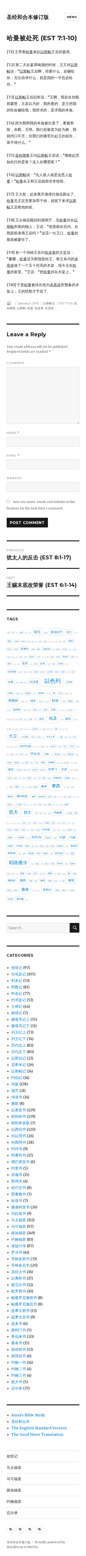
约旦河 (36, 837)
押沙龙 (10, 778)
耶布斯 (31, 853)
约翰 (72, 837)
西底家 (72, 864)
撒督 (34, 796)
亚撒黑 (53, 649)
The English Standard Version (39, 1428)
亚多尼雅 (33, 641)
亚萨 (72, 657)
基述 (51, 729)
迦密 (31, 881)
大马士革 (50, 737)
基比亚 (35, 729)
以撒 (10, 681)
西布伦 (60, 863)
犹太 (27, 812)
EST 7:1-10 (66, 303)
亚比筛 (8, 657)
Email (13, 455)
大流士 (39, 737)
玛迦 (76, 813)
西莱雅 (29, 873)
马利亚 (10, 899)
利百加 (64, 701)
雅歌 (15, 1103)
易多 (55, 796)
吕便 (53, 709)
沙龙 (39, 804)
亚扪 (70, 641)
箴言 (15, 1090)
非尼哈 (57, 890)
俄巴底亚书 (20, 1161)
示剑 (23, 823)
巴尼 (7, 754)
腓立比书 (18, 1284)
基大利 (21, 729)
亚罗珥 (58, 657)
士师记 (16, 1006)
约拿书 (16, 1168)
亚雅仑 (31, 664)
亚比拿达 (74, 649)
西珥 (13, 873)
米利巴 (69, 823)
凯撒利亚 (40, 701)
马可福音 (18, 1226)
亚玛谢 (38, 657)
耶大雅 (20, 853)
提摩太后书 (20, 1317)
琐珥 (10, 823)
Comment (16, 363)
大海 (43, 737)
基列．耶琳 (9, 729)
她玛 (57, 737)
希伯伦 (64, 754)
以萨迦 (69, 682)
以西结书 (18, 1129)
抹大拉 (72, 770)
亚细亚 (52, 657)
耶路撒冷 (18, 862)
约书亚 (46, 829)
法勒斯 (45, 804)
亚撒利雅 (46, 649)
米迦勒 (32, 830)
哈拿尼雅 (70, 710)
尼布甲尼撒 (25, 746)
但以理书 (18, 1135)
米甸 (23, 830)
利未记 (16, 980)
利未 (55, 700)
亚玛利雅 (25, 657)
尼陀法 (47, 746)
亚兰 (69, 632)
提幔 (30, 787)
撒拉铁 (73, 787)
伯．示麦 (48, 693)
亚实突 (45, 641)
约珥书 (16, 1148)
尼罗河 (42, 746)
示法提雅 (40, 823)
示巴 (29, 823)
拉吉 (15, 778)
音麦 (67, 890)
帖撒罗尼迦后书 (24, 1304)
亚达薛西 (18, 664)
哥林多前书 (20, 1258)
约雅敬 (27, 846)
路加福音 (18, 1233)
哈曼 (30, 308)
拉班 (35, 778)
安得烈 (66, 737)
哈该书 (16, 1200)
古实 (34, 710)
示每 (34, 823)
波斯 (49, 804)
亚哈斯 (16, 641)
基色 (44, 729)
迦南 (23, 880)
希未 (36, 762)
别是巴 (70, 701)
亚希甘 (49, 641)
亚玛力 (32, 657)
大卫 (13, 736)
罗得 (37, 846)
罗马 (47, 846)
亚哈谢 (23, 641)
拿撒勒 (67, 778)
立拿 (59, 823)
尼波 (35, 746)
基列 (68, 718)
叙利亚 (29, 710)
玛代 (36, 813)
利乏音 (44, 701)
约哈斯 (64, 830)
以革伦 (17, 693)
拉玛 (29, 778)
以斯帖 (21, 308)
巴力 (72, 746)
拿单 (43, 778)
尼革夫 (53, 746)
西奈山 (47, 863)
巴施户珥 (26, 754)
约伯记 (16, 1077)
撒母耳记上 (20, 1019)
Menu (72, 17)
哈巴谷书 (18, 1187)
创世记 (16, 967)
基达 (48, 729)
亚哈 (9, 641)
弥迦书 (16, 1174)
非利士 (47, 889)
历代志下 (18, 1051)
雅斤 (33, 890)
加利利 (17, 709)
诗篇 (15, 1084)
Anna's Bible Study (28, 1415)
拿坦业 (49, 778)
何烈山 (66, 693)
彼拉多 (19, 770)
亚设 (9, 663)
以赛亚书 (18, 1110)
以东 (42, 663)
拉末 (24, 778)
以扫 (63, 672)
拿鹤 (7, 787)
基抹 (27, 729)
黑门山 (27, 899)
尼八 (74, 737)
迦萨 (63, 881)
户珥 (29, 770)
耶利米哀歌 (20, 1123)
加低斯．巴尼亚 (8, 710)
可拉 (40, 710)
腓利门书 (18, 1330)
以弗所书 (18, 1278)
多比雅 (66, 729)
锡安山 (9, 890)
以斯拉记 (18, 1058)
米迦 (28, 830)
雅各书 (16, 1343)
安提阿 (70, 737)
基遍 (56, 729)
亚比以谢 (70, 649)
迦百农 (55, 881)
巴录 (12, 754)
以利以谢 (20, 672)
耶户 (38, 854)
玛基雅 (49, 813)
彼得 (11, 769)
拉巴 (19, 778)
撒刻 (64, 787)
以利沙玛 (42, 672)
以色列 (52, 680)
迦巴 (36, 881)
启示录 (16, 1388)
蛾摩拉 (37, 863)
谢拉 (59, 873)
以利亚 (60, 663)
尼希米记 (18, 1064)
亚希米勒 (56, 641)
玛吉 (41, 813)
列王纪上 (18, 1032)
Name (13, 433)
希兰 (77, 754)
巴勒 (78, 746)
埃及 (53, 718)
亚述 (25, 663)
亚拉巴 (9, 649)
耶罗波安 (59, 853)
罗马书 (16, 1252)
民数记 (16, 987)
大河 (32, 737)
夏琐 (60, 729)
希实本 (16, 763)
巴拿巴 (21, 754)
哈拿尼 (65, 710)
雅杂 (36, 890)
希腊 (43, 762)
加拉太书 (18, 1271)
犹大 (13, 812)
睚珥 (13, 823)
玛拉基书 (18, 1213)
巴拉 (16, 754)
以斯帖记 (49, 303)
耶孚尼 (24, 853)
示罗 (53, 823)
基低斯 (62, 719)
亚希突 (52, 641)
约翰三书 (18, 1375)
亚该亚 (14, 664)
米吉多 (73, 823)
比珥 (25, 804)
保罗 (33, 700)
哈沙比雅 (8, 719)
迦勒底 (11, 880)
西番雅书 (18, 1194)
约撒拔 (28, 838)
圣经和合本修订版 (28, 17)
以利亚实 (67, 664)
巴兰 (65, 746)
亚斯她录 (58, 649)
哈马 (20, 719)
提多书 (16, 1323)
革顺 (63, 890)
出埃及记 (18, 974)
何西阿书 (18, 1142)
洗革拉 (61, 804)
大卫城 (25, 737)
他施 (35, 664)
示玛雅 (46, 823)
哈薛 (13, 719)
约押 (10, 837)
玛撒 (65, 813)
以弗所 (57, 672)
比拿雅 (19, 804)
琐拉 (7, 823)
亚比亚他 (64, 649)
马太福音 (18, 1220)
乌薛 (13, 632)
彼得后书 (18, 1356)
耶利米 (12, 853)
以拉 (68, 672)
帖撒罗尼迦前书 (24, 1297)
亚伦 (37, 632)
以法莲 (34, 681)
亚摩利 (24, 648)
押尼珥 (76, 770)
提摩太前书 (20, 1310)
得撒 (25, 770)
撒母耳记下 (20, 1025)
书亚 (26, 632)
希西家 (51, 762)
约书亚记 (18, 1000)
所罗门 (52, 769)
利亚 (48, 701)
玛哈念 (45, 813)
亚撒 (38, 649)
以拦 (73, 672)
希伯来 (70, 754)
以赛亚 (10, 693)
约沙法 (48, 838)
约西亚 (10, 846)
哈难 (16, 719)
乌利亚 (8, 632)
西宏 (52, 863)
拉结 (39, 778)
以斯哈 (17, 682)
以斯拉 (26, 682)
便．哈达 (22, 701)
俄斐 (27, 701)
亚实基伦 (40, 641)
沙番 (35, 804)
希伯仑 (57, 754)
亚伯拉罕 (56, 632)
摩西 (56, 786)
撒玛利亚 (22, 796)
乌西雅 (21, 632)
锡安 (71, 880)
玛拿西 (58, 812)
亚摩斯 (33, 649)
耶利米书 (18, 1116)
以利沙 (36, 672)
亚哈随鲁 (28, 641)
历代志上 (18, 1045)
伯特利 (41, 693)
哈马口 (26, 719)
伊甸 (21, 693)
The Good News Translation (37, 1434)
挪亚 (11, 787)
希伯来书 (18, 1336)
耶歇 (51, 853)
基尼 (24, 729)
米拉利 (9, 830)
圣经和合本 (20, 1421)
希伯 (51, 754)
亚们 (29, 632)
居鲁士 (59, 746)
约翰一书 (18, 1362)
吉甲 (45, 710)
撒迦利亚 (42, 797)
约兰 (59, 830)
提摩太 (35, 787)
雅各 (25, 889)
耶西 (72, 854)
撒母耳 (10, 796)
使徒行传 (18, 1246)
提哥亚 (23, 787)
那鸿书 (16, 1181)
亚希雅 (60, 641)
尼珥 (38, 746)
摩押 (44, 786)
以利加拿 (25, 672)
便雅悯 (13, 700)
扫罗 (64, 769)
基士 (17, 729)
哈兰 (62, 710)
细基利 (33, 846)
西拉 (8, 873)
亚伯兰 (45, 632)
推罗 (17, 787)
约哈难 (69, 830)
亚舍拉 (65, 657)
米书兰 (64, 823)
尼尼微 (11, 746)
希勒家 (9, 762)
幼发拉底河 (66, 762)
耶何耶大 (60, 846)
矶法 (15, 823)
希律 (26, 763)
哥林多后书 (20, 1265)
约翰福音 (18, 1239)
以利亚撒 (12, 671)
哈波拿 (39, 308)
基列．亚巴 (75, 719)
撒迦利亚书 (20, 1207)
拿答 (73, 778)
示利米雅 (19, 823)
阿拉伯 (16, 890)
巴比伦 (35, 754)
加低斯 (77, 701)
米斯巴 (16, 830)
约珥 (55, 838)
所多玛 (35, 770)
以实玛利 (50, 672)
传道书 (16, 1097)
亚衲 (77, 657)
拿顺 (77, 778)
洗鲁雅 (66, 804)
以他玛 (49, 664)
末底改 (49, 308)
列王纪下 (18, 1038)
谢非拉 (64, 873)
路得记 (16, 1013)
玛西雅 (70, 813)
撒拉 (68, 787)
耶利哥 (74, 846)
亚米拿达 (46, 657)
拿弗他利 (57, 778)
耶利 (67, 846)
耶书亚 (52, 846)
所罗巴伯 (42, 770)
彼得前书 (18, 1349)
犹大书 (16, 1381)
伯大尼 (34, 693)
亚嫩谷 (36, 641)
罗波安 (42, 846)
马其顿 (72, 890)
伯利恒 (28, 693)
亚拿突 (16, 649)
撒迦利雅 (50, 796)
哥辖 (30, 719)
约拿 (15, 838)
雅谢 (39, 890)
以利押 (30, 672)
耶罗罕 (67, 853)
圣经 (41, 718)
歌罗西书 (18, 1291)
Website (14, 478)
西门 (35, 873)
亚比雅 (20, 657)
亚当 (64, 641)
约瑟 (63, 837)
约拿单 (21, 837)
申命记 (16, 993)
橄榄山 (70, 796)
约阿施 (19, 846)
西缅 (22, 873)
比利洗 (9, 804)
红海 (37, 830)
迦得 (42, 880)
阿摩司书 (18, 1155)
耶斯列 (45, 853)
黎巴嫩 (20, 899)
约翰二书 (18, 1368)
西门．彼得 (42, 873)
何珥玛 (71, 693)
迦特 (50, 881)
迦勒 (74, 874)
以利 (54, 664)
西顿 (50, 873)
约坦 (75, 830)
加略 (25, 710)
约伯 (54, 830)
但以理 (60, 693)
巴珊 (46, 754)
